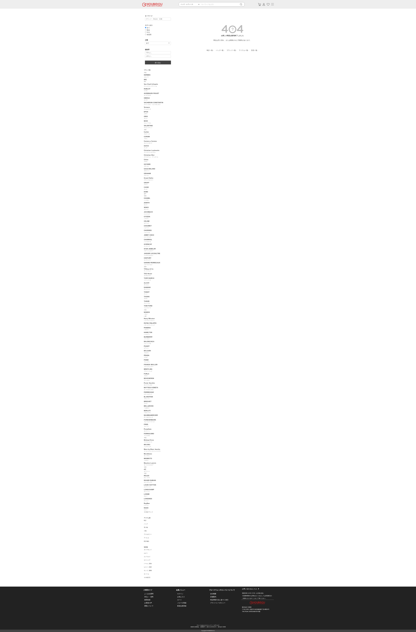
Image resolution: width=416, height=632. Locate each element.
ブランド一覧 (231, 50)
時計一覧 (210, 50)
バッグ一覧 (219, 50)
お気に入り (181, 597)
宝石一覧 (254, 50)
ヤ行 (145, 467)
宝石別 (146, 547)
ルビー (146, 553)
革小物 (146, 527)
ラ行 (145, 473)
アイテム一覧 (243, 50)
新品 (148, 30)
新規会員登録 (181, 606)
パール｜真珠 (148, 563)
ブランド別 (147, 70)
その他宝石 (147, 577)
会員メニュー (180, 590)
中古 (148, 32)
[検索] (243, 4)
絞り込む (158, 63)
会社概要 (213, 594)
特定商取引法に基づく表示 (219, 600)
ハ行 (145, 316)
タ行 (145, 266)
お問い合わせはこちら (249, 589)
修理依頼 (147, 600)
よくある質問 (148, 594)
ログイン (180, 594)
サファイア (147, 560)
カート (179, 600)
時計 (145, 520)
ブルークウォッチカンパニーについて (222, 590)
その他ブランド (148, 512)
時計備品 (146, 541)
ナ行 (145, 310)
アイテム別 (147, 518)
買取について (148, 606)
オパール (146, 574)
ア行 (145, 72)
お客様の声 (148, 603)
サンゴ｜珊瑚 (148, 570)
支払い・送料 (148, 597)
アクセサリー (148, 534)
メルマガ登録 (181, 603)
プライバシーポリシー (217, 603)
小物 (145, 531)
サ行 (145, 196)
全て (148, 28)
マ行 (145, 437)
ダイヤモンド (148, 549)
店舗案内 (213, 597)
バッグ (146, 524)
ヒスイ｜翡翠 (148, 567)
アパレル (146, 538)
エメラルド (147, 556)
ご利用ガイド (147, 590)
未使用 (148, 34)
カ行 (145, 129)
